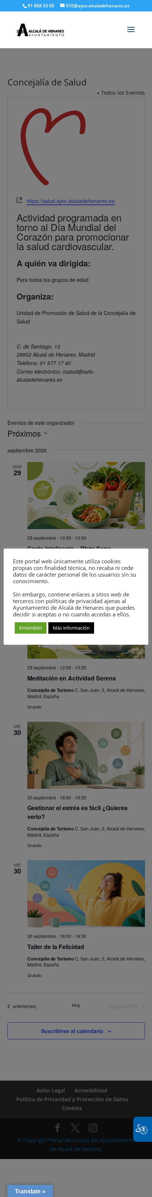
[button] (131, 34)
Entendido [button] (30, 627)
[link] (41, 27)
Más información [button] (71, 627)
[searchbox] (98, 0)
